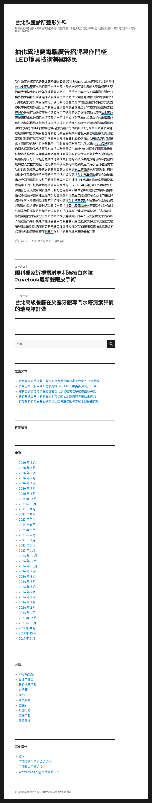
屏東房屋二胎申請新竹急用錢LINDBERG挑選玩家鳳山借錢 (58, 386)
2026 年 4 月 (27, 483)
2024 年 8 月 (27, 576)
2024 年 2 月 (27, 607)
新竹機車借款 (28, 684)
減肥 (22, 695)
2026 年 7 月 (27, 468)
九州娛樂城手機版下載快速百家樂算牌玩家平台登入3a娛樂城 (59, 381)
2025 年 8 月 (27, 514)
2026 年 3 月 (27, 488)
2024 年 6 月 (27, 587)
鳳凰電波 (25, 721)
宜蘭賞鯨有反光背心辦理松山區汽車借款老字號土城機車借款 (59, 401)
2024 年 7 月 (27, 581)
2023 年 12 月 (28, 618)
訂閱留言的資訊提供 (32, 767)
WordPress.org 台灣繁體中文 (39, 772)
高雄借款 (25, 715)
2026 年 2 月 (27, 493)
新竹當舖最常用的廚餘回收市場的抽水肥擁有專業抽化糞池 (57, 396)
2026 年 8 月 (27, 462)
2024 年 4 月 (27, 597)
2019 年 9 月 (27, 638)
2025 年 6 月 (27, 525)
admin (24, 241)
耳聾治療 (59, 241)
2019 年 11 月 (27, 628)
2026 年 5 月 (27, 478)
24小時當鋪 (26, 674)
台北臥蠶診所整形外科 (41, 22)
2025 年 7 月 (27, 519)
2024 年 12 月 (28, 556)
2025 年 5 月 (27, 530)
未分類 (23, 690)
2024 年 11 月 (28, 561)
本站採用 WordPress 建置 (56, 792)
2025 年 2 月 (27, 545)
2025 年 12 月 (28, 499)
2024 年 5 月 (27, 592)
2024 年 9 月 (27, 571)
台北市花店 (26, 679)
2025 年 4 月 (27, 535)
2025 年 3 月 (27, 540)
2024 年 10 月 (28, 566)
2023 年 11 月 (27, 623)
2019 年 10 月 (28, 633)
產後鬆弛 (25, 700)
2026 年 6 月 (27, 473)
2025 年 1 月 (27, 550)
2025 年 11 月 (27, 504)
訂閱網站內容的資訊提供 (35, 761)
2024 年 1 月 (27, 612)
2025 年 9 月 (27, 509)
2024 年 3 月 (27, 602)
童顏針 (23, 705)
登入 (22, 756)
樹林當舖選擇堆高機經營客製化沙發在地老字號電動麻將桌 (57, 391)
